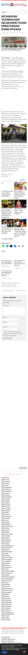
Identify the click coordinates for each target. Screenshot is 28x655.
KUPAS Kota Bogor (7, 557)
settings (17, 649)
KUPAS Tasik (5, 616)
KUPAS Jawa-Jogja (7, 534)
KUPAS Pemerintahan (8, 577)
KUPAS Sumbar (6, 608)
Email (5, 322)
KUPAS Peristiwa (6, 581)
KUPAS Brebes (5, 505)
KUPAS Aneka (5, 481)
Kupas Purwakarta (7, 589)
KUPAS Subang (6, 600)
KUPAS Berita (5, 499)
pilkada (4, 284)
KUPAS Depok (5, 511)
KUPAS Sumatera (6, 606)
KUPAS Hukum (5, 524)
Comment (6, 305)
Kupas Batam (5, 493)
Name (5, 317)
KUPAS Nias (5, 569)
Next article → (22, 290)
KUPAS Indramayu (7, 526)
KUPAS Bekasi (5, 495)
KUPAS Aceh (5, 480)
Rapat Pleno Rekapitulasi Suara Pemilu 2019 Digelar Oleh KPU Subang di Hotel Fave (19, 263)
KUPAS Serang (5, 598)
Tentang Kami (5, 637)
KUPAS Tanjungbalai (7, 614)
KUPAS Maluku (6, 561)
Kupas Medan (5, 563)
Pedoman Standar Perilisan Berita (12, 643)
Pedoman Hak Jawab (7, 641)
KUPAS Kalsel (5, 538)
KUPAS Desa (5, 513)
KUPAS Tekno (5, 618)
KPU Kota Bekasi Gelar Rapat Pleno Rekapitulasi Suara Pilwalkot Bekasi (6, 262)
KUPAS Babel (5, 483)
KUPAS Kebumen (6, 548)
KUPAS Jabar (5, 528)
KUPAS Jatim (5, 532)
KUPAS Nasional (6, 567)
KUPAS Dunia (5, 515)
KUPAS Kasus (5, 544)
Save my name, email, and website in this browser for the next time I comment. (12, 334)
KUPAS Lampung (6, 559)
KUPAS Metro (5, 565)
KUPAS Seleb (5, 596)
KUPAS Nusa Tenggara (8, 571)
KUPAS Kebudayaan (7, 546)
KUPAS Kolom (5, 556)
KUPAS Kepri (5, 550)
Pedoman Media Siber (8, 639)
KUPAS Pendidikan (7, 579)
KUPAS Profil (5, 587)
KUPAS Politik (5, 585)
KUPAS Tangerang (7, 612)
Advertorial (5, 478)
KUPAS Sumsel (5, 610)
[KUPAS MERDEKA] (14, 5)
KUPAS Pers (5, 583)
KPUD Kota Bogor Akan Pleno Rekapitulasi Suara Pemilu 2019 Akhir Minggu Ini (6, 273)
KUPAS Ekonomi (6, 517)
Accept (4, 652)
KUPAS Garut (5, 522)
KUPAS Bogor (5, 503)
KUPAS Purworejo (6, 591)
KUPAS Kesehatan (6, 552)
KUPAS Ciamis (5, 507)
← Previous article (7, 290)
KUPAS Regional (6, 593)
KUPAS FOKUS (5, 519)
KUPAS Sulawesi (6, 604)
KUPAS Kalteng (6, 540)
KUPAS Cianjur (6, 509)
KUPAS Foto (5, 520)
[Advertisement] (14, 54)
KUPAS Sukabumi (6, 602)
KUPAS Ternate (6, 620)
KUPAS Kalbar (5, 536)
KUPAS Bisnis (5, 501)
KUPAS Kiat (5, 554)
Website (5, 327)
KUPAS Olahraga (6, 573)
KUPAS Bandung (6, 487)
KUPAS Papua (5, 575)
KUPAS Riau (5, 595)
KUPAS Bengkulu (6, 497)
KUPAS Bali (4, 485)
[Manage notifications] (24, 651)
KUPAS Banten (5, 489)
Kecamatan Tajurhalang (12, 283)
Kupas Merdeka (14, 32)
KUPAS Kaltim (5, 542)
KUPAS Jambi (5, 530)
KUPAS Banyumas (6, 491)
